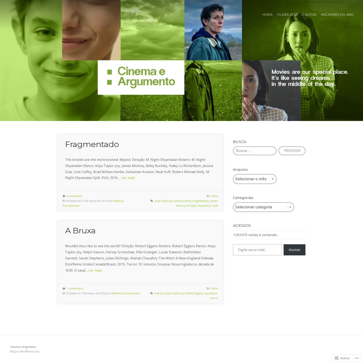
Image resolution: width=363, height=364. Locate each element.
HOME (267, 15)
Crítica (214, 196)
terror (214, 298)
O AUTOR (309, 15)
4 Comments (74, 196)
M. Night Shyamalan (199, 206)
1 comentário (75, 288)
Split (215, 206)
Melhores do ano (337, 15)
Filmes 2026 (287, 15)
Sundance (210, 293)
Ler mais (128, 177)
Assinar (294, 249)
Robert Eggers (194, 293)
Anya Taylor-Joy (164, 201)
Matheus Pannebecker (125, 293)
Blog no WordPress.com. (25, 351)
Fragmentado (92, 144)
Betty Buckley (183, 201)
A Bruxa (80, 230)
